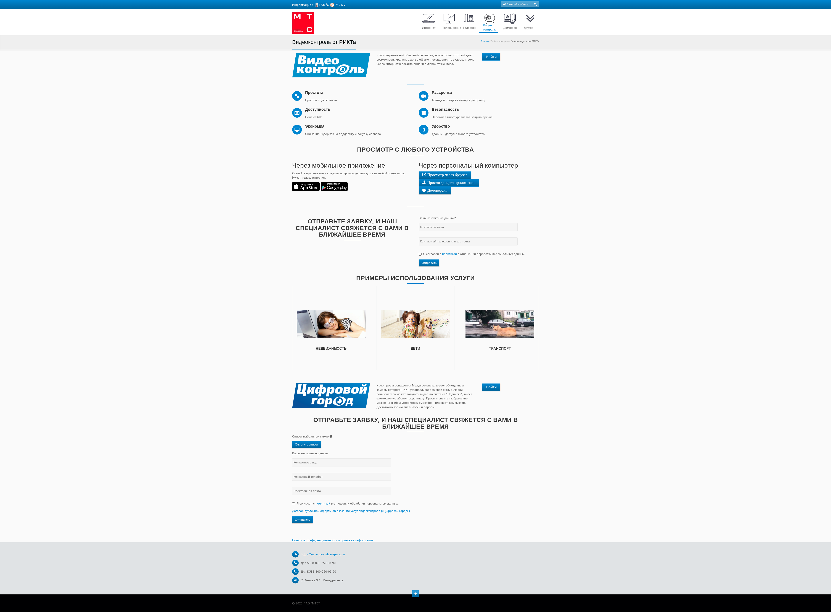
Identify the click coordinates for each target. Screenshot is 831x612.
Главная (485, 41)
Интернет (428, 27)
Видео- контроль (489, 27)
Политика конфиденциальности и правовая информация (333, 540)
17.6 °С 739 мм (332, 4)
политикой (449, 254)
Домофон (510, 27)
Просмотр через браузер (446, 175)
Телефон (469, 27)
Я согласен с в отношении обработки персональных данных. (474, 254)
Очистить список (306, 444)
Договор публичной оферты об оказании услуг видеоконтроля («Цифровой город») (351, 511)
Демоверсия (436, 190)
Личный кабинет (518, 4)
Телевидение (449, 27)
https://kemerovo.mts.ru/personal (323, 554)
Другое (528, 27)
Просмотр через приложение (450, 182)
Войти (491, 56)
